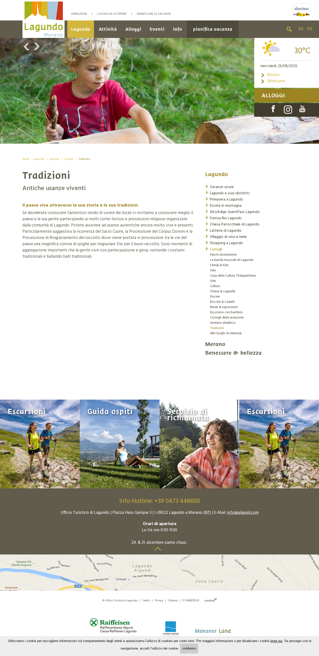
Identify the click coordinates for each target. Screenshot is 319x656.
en (309, 29)
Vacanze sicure (219, 187)
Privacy (159, 600)
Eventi (157, 29)
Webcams (272, 81)
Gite (213, 270)
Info (177, 29)
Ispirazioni (79, 13)
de (301, 29)
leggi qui (276, 641)
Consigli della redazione (227, 317)
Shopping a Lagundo (224, 243)
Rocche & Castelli (222, 302)
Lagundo (80, 29)
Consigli (69, 159)
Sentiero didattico (223, 323)
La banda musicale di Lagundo (231, 260)
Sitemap (173, 600)
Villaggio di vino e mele (226, 236)
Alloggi (133, 29)
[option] (159, 91)
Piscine (215, 296)
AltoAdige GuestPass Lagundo (232, 212)
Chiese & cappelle (223, 291)
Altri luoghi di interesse (226, 333)
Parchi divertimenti (223, 254)
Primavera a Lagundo (224, 199)
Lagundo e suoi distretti (227, 193)
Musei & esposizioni (224, 307)
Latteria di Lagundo (223, 230)
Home (25, 159)
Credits (146, 600)
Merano (215, 344)
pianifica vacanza (212, 29)
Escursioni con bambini (226, 312)
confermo (189, 648)
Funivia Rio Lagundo (223, 218)
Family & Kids (219, 265)
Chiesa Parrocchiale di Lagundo (232, 224)
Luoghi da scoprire (112, 13)
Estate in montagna (223, 205)
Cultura (215, 286)
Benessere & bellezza (233, 353)
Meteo (270, 75)
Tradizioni (84, 159)
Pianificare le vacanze (154, 13)
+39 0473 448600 (177, 501)
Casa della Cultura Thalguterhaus (233, 275)
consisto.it (211, 599)
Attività (108, 29)
